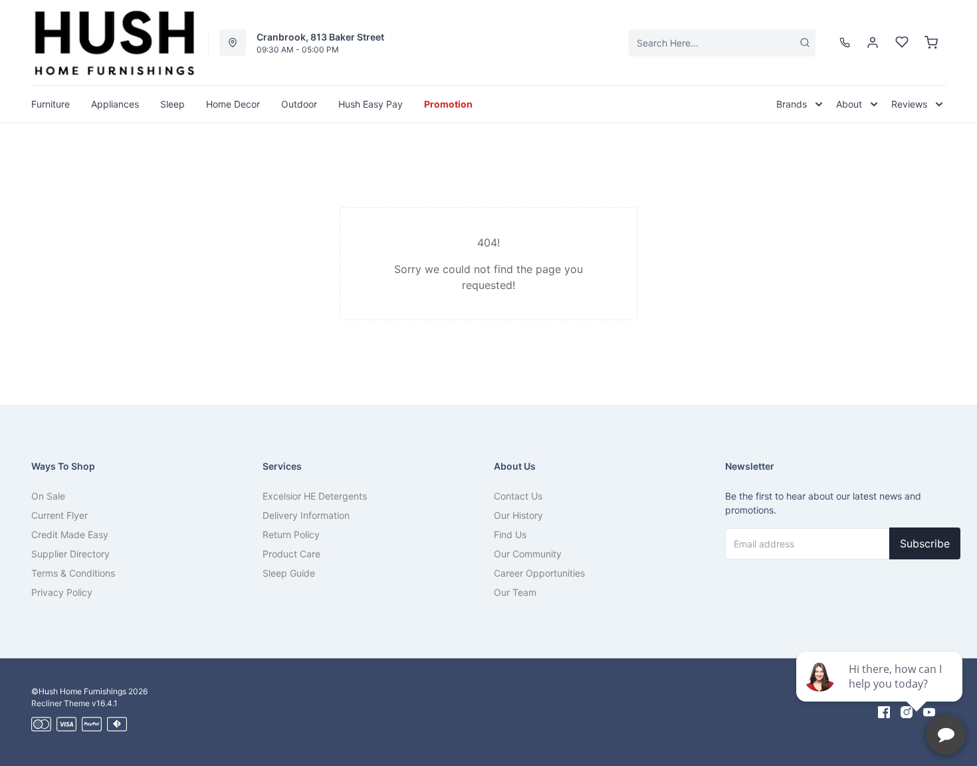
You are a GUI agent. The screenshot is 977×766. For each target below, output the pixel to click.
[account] (872, 42)
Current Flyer (59, 515)
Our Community (528, 553)
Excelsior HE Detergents (315, 496)
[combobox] (722, 42)
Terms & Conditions (73, 573)
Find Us (510, 534)
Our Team (515, 592)
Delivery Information (306, 515)
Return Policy (291, 534)
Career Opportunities (539, 573)
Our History (518, 515)
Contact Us (518, 496)
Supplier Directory (70, 553)
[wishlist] (902, 42)
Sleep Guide (289, 573)
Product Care (291, 553)
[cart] (931, 42)
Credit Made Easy (69, 534)
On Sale (48, 496)
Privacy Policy (61, 592)
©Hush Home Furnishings (78, 691)
